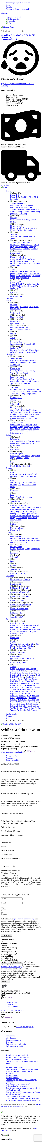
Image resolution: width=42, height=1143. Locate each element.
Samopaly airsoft (22, 278)
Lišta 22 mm (25, 456)
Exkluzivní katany (17, 600)
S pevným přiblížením (18, 441)
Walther (13, 710)
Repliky (13, 642)
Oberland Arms (21, 698)
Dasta (20, 679)
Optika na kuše (31, 418)
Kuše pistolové (15, 474)
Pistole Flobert (15, 220)
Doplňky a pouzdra (17, 431)
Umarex (20, 708)
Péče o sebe (14, 638)
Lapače (13, 360)
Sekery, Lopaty (15, 511)
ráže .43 (28, 329)
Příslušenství (10, 354)
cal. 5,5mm (24, 307)
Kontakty (9, 7)
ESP (32, 681)
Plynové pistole (16, 228)
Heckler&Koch (29, 685)
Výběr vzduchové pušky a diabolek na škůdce (23, 1100)
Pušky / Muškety (28, 646)
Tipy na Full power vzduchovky (13, 84)
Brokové (21, 352)
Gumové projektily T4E (19, 327)
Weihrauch (21, 710)
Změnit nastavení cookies (15, 1046)
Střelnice (13, 363)
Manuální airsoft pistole (19, 272)
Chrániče (13, 427)
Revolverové (23, 350)
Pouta (12, 561)
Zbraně (8, 191)
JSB (28, 689)
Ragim (36, 702)
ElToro (27, 681)
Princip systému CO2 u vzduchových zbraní (22, 1069)
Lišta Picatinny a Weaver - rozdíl (18, 1096)
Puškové (13, 352)
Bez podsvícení (25, 443)
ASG (29, 671)
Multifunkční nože (22, 509)
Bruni (38, 675)
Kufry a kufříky (16, 379)
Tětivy (20, 427)
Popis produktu (11, 756)
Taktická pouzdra (16, 383)
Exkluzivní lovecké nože (19, 609)
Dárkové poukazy (16, 296)
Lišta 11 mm (14, 456)
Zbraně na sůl (15, 253)
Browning (30, 675)
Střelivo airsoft (21, 274)
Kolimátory (14, 449)
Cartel (22, 677)
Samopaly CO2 (16, 236)
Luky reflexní (27, 483)
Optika (8, 435)
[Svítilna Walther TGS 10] (11, 724)
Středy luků (28, 427)
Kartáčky (13, 371)
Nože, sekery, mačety (18, 505)
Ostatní (25, 373)
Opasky (27, 383)
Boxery (13, 565)
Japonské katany (16, 501)
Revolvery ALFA (30, 286)
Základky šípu (26, 429)
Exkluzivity (10, 576)
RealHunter (20, 704)
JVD (33, 689)
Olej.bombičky (29, 371)
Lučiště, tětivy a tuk (17, 418)
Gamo (30, 683)
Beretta (13, 675)
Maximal (28, 694)
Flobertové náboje (17, 317)
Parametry (9, 758)
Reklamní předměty (17, 652)
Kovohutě (14, 691)
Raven (12, 704)
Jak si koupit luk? (12, 1076)
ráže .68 (20, 329)
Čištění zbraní (15, 369)
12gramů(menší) (16, 344)
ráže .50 (13, 329)
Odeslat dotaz (6, 935)
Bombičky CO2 (26, 197)
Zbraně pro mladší (17, 257)
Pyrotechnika (15, 656)
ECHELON (20, 284)
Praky (18, 263)
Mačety (32, 509)
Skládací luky (15, 483)
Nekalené (20, 549)
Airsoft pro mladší (17, 259)
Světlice (20, 230)
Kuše (12, 472)
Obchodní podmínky (13, 1040)
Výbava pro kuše (16, 408)
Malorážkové (34, 350)
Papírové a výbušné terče (26, 360)
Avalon (35, 671)
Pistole (18, 646)
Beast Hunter (34, 673)
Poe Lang (31, 700)
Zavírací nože (15, 265)
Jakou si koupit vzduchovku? (16, 1059)
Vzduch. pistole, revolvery (20, 243)
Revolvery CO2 (26, 245)
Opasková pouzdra (17, 381)
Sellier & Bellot (16, 706)
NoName (35, 696)
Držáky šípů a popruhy (25, 416)
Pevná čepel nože (28, 507)
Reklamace (10, 1042)
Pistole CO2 (14, 245)
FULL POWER (16, 205)
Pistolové (13, 350)
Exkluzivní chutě (16, 625)
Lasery (12, 462)
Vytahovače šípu (26, 414)
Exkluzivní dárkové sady (19, 588)
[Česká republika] (12, 19)
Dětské (12, 487)
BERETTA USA (16, 286)
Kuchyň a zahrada (17, 623)
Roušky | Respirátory (18, 663)
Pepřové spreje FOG (22, 540)
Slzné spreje (35, 540)
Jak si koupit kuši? (12, 1078)
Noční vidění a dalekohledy (20, 466)
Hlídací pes (31, 751)
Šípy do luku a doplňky (27, 485)
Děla (32, 644)
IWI (31, 687)
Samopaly (14, 234)
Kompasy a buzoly (23, 261)
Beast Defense (22, 673)
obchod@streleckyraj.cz (24, 1027)
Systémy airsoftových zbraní (16, 1086)
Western (13, 644)
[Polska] (9, 23)
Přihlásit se (5, 981)
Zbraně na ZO (15, 282)
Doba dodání (10, 1036)
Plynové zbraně (16, 226)
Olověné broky (15, 309)
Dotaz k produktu (12, 760)
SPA (24, 706)
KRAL (21, 691)
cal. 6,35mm (33, 307)
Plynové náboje (16, 321)
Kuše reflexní (28, 474)
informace (4, 13)
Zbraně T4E (14, 195)
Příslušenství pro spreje (18, 543)
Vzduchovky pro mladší (31, 263)
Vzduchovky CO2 (26, 207)
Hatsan (36, 683)
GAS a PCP (14, 404)
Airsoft (12, 269)
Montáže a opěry (16, 454)
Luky (12, 480)
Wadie (37, 708)
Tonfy (27, 549)
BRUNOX (14, 677)
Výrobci (13, 667)
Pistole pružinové (21, 247)
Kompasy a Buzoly (17, 528)
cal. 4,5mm (14, 307)
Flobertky (13, 218)
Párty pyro (31, 658)
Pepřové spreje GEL (17, 538)
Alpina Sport (15, 671)
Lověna (21, 694)
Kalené (13, 549)
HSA (22, 687)
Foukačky (14, 491)
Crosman (13, 679)
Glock (12, 284)
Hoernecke (14, 687)
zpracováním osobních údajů (24, 919)
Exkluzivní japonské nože (27, 514)
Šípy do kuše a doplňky (27, 476)
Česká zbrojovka (33, 284)
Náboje (13, 230)
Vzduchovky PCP (32, 209)
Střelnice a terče (16, 358)
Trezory (13, 400)
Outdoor (9, 468)
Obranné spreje (15, 536)
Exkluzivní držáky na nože (20, 592)
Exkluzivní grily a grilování (25, 627)
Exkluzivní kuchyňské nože (20, 516)
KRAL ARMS (31, 691)
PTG (31, 702)
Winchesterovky (16, 212)
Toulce (17, 429)
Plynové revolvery (29, 228)
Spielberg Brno (33, 706)
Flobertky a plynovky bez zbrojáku (18, 9)
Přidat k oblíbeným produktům (12, 752)
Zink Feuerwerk (32, 710)
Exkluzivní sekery (17, 613)
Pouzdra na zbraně (17, 377)
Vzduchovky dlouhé (17, 203)
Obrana (8, 532)
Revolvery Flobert (29, 220)
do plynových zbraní (29, 394)
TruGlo (13, 708)
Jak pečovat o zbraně (13, 1094)
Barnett (13, 673)
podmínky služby (17, 1106)
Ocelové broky (15, 313)
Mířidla (36, 429)
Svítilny (13, 524)
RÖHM (29, 704)
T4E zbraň (14, 557)
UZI (26, 708)
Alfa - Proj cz (31, 669)
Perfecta (13, 700)
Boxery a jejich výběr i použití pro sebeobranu (23, 1092)
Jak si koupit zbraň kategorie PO (18, 1057)
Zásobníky (14, 199)
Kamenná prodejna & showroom (18, 3)
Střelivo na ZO (15, 288)
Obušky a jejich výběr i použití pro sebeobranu (23, 1098)
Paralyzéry (14, 553)
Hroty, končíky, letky (29, 410)
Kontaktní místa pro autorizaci (17, 1055)
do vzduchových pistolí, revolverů (22, 389)
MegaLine (14, 696)
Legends (13, 694)
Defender (27, 679)
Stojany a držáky (25, 648)
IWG (27, 687)
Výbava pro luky (16, 423)
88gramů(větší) (29, 344)
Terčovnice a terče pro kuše (20, 412)
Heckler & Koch (16, 685)
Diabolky (13, 305)
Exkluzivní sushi (23, 631)
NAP (28, 696)
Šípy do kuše (15, 410)
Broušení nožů (15, 584)
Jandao (37, 687)
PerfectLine (22, 700)
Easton (34, 679)
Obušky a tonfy (16, 547)
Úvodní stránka (11, 714)
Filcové (18, 373)
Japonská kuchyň (16, 617)
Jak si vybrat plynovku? (14, 1067)
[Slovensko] (10, 21)
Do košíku (5, 185)
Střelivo (37, 197)
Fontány (23, 658)
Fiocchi (13, 683)
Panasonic (32, 698)
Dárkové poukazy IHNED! (20, 580)
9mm (22, 323)
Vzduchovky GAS (17, 209)
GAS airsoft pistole (23, 276)
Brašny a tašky (28, 379)
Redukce (19, 458)
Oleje (12, 373)
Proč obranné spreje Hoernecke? (18, 1084)
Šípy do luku (15, 425)
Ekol (12, 681)
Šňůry (20, 371)
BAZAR (13, 292)
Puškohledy (14, 439)
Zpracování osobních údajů (16, 1044)
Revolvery (14, 648)
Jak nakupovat (11, 1038)
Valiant (31, 708)
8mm (17, 323)
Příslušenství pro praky (24, 497)
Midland (22, 696)
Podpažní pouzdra (32, 381)
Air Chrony (20, 669)
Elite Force (19, 681)
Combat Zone (31, 677)
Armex (23, 671)
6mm (12, 323)
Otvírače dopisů (23, 644)
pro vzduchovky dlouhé (28, 391)
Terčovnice (22, 363)
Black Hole (21, 675)
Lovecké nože (21, 518)
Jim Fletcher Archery (18, 689)
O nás (8, 5)
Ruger (35, 704)
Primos (25, 702)
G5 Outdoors (22, 683)
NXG (12, 698)
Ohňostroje (14, 658)
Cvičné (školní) (31, 352)
